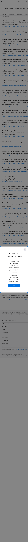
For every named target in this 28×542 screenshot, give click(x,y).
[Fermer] (25, 249)
